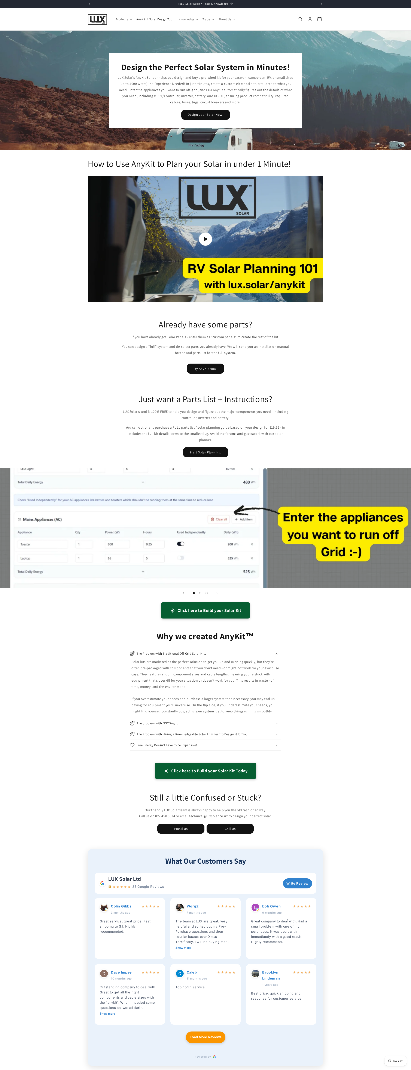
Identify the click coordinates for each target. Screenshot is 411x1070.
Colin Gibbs (121, 906)
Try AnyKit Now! (205, 369)
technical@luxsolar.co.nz (208, 816)
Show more (183, 947)
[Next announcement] (321, 4)
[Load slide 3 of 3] (206, 593)
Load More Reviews (206, 1037)
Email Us (181, 829)
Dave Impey (121, 972)
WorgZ (193, 906)
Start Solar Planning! (205, 452)
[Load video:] (205, 239)
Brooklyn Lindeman (271, 975)
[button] (123, 19)
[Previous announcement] (89, 4)
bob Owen (271, 906)
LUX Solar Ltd (124, 879)
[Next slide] (217, 593)
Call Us (230, 829)
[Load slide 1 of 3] (194, 593)
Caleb (192, 972)
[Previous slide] (183, 593)
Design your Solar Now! (205, 114)
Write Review (297, 883)
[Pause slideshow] (227, 593)
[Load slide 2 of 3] (200, 593)
